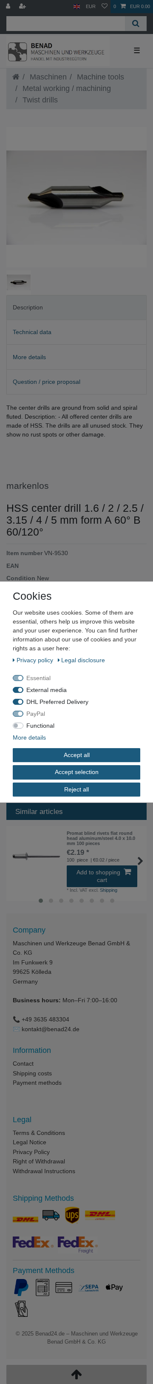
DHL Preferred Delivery (57, 701)
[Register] (23, 6)
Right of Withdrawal (39, 1161)
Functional (40, 725)
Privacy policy (36, 660)
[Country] (77, 6)
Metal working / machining (65, 88)
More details (29, 357)
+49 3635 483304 (45, 1019)
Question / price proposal (46, 381)
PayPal (35, 713)
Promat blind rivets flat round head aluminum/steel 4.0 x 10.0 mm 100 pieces (101, 838)
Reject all (76, 789)
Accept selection (77, 772)
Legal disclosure (83, 660)
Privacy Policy (31, 1152)
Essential (38, 678)
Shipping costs (32, 1073)
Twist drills (39, 100)
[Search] (136, 23)
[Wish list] (104, 6)
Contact (23, 1063)
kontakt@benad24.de (50, 1029)
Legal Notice (29, 1142)
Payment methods (37, 1082)
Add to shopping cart (98, 876)
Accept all (77, 755)
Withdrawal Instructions (44, 1171)
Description (28, 307)
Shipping (108, 890)
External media (46, 689)
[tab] (76, 307)
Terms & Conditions (39, 1132)
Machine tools (99, 77)
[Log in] (9, 6)
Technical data (32, 332)
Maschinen (47, 77)
